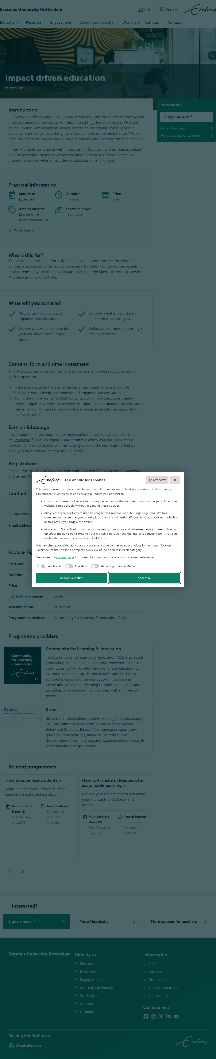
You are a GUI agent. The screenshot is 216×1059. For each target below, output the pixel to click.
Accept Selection (71, 578)
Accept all (144, 578)
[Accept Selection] (175, 480)
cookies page (65, 557)
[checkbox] (48, 566)
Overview (159, 480)
